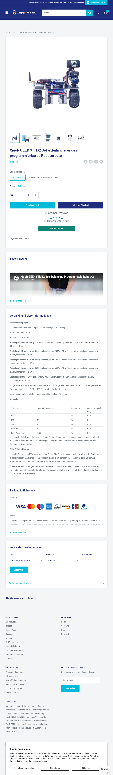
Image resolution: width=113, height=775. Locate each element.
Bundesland (51, 554)
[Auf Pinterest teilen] (91, 161)
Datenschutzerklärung (38, 761)
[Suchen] (89, 13)
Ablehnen (86, 768)
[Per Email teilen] (101, 161)
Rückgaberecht (12, 676)
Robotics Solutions (14, 650)
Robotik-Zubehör (13, 646)
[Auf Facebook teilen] (86, 161)
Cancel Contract (12, 692)
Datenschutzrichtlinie (15, 684)
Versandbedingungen (15, 672)
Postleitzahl (87, 554)
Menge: (13, 195)
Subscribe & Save (98, 3)
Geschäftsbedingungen (16, 680)
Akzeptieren (55, 768)
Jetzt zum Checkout (80, 205)
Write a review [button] (56, 228)
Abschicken (70, 688)
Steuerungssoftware (14, 654)
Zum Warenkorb (32, 205)
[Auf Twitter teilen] (96, 161)
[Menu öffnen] (7, 12)
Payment (65, 634)
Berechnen (18, 570)
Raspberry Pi (11, 634)
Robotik (9, 626)
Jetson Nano (11, 630)
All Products (11, 622)
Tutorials (9, 658)
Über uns (65, 626)
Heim (63, 622)
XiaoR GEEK (14, 162)
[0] (105, 12)
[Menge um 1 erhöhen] (35, 195)
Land (12, 554)
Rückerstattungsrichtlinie (20, 583)
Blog (63, 630)
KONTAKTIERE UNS (14, 688)
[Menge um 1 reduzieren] (21, 195)
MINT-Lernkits (12, 642)
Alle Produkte (17, 32)
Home (8, 32)
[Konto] (99, 12)
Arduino (9, 638)
